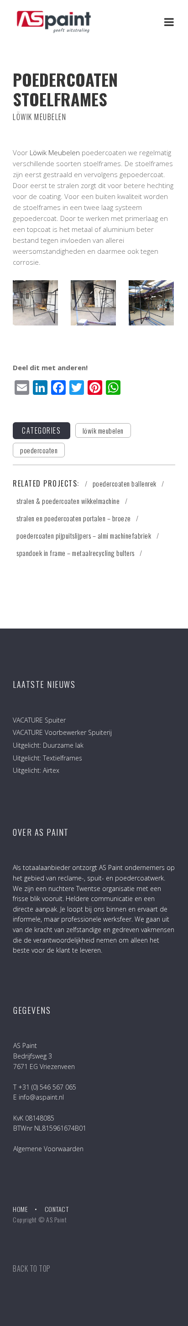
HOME (20, 1209)
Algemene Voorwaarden (48, 1148)
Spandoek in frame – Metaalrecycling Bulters (76, 553)
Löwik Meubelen (55, 152)
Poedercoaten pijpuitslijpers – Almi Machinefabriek (84, 535)
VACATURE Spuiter (39, 720)
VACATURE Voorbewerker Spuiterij (62, 732)
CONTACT (57, 1209)
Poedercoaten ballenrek (125, 483)
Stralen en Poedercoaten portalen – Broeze (74, 518)
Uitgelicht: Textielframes (47, 758)
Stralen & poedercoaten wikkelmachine (68, 501)
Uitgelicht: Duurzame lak (48, 745)
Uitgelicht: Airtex (36, 770)
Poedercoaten (38, 450)
